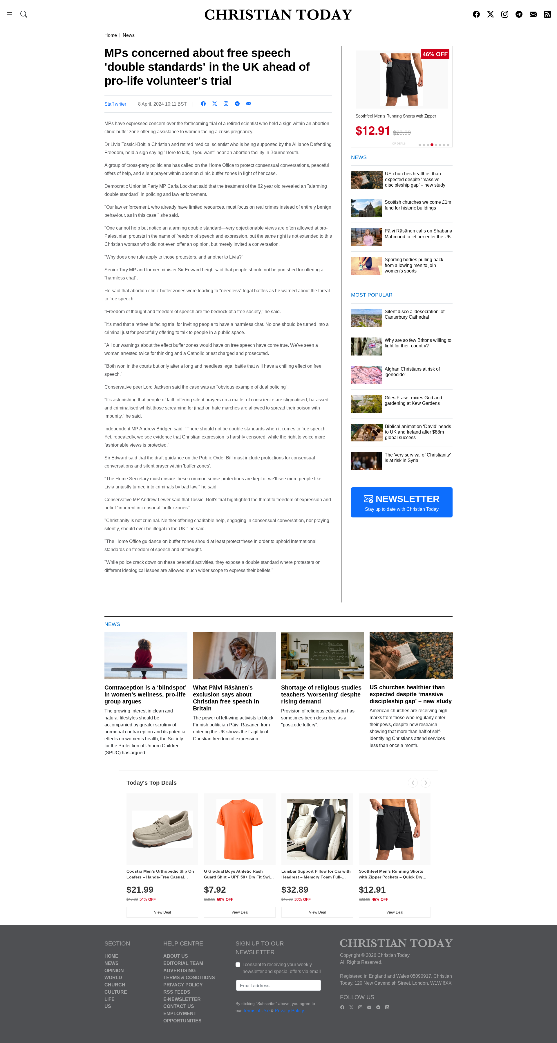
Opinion (114, 970)
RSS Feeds (176, 992)
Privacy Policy (183, 984)
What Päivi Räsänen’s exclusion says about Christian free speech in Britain (226, 698)
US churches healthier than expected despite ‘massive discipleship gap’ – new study (411, 694)
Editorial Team (183, 963)
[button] (9, 15)
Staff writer (115, 104)
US (107, 1006)
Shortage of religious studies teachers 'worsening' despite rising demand (321, 694)
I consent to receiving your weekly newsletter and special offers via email (282, 968)
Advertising (179, 970)
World (113, 977)
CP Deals (399, 143)
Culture (115, 992)
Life (109, 999)
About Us (175, 956)
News (129, 35)
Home (110, 35)
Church (114, 984)
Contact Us (178, 1006)
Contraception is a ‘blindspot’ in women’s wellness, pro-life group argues (145, 694)
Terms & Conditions (189, 977)
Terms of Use (256, 1010)
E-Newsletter (182, 999)
